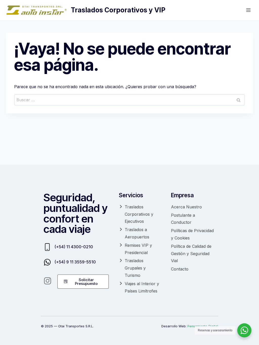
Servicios (131, 195)
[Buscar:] (129, 99)
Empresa (182, 195)
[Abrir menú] (248, 10)
